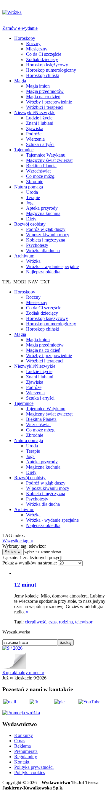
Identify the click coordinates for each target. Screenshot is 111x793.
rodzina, (66, 621)
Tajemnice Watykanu (45, 154)
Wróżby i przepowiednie (49, 101)
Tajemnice (23, 149)
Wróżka (33, 261)
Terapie (33, 197)
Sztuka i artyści (40, 144)
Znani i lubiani (39, 123)
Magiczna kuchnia (43, 213)
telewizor (83, 621)
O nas (19, 740)
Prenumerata (26, 751)
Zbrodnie (34, 181)
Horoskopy (24, 38)
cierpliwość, (36, 621)
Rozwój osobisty (30, 223)
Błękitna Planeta (41, 165)
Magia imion (38, 85)
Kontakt (21, 761)
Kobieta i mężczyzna (45, 239)
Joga (30, 202)
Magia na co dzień (43, 96)
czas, (53, 621)
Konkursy (23, 735)
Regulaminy (25, 756)
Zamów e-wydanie (20, 28)
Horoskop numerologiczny (51, 70)
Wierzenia (35, 139)
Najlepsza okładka (43, 271)
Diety (31, 218)
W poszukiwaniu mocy (47, 234)
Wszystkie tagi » (17, 540)
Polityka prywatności (34, 767)
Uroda (32, 192)
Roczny (33, 43)
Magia (20, 80)
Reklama (22, 745)
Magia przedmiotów (45, 91)
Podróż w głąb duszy (45, 229)
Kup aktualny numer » (23, 672)
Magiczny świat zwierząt (49, 160)
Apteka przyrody (42, 208)
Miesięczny (36, 48)
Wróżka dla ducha (43, 250)
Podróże (33, 133)
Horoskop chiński (42, 75)
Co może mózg (40, 176)
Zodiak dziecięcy (42, 59)
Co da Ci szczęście (43, 54)
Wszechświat (38, 170)
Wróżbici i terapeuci (44, 107)
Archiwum (24, 255)
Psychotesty (37, 245)
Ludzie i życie (39, 117)
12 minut (25, 585)
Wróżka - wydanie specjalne (52, 266)
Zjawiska (34, 128)
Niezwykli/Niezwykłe (34, 112)
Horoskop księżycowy (47, 64)
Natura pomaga (28, 186)
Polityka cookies (29, 772)
